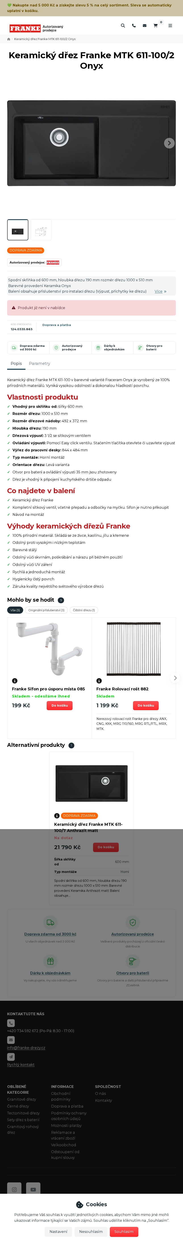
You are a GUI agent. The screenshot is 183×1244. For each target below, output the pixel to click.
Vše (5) (15, 610)
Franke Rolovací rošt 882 (122, 689)
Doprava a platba (56, 325)
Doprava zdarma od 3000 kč (32, 347)
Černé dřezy (18, 1106)
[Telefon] (134, 25)
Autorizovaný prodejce (72, 347)
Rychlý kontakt (21, 1065)
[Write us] (11, 1057)
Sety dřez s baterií (23, 1120)
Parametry (39, 363)
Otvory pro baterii (154, 347)
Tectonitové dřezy (23, 1113)
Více (158, 291)
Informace (62, 1087)
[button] (169, 143)
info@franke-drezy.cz (26, 1048)
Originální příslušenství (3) (46, 610)
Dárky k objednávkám (114, 347)
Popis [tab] (16, 363)
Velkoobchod (63, 1145)
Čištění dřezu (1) (84, 610)
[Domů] (36, 28)
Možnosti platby (66, 1125)
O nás (100, 1093)
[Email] (144, 25)
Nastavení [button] (58, 1232)
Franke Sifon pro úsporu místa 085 (48, 689)
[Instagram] (14, 1189)
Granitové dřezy (21, 1099)
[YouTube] (33, 1189)
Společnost (108, 1087)
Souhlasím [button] (123, 1232)
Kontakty (103, 1100)
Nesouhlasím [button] (91, 1232)
